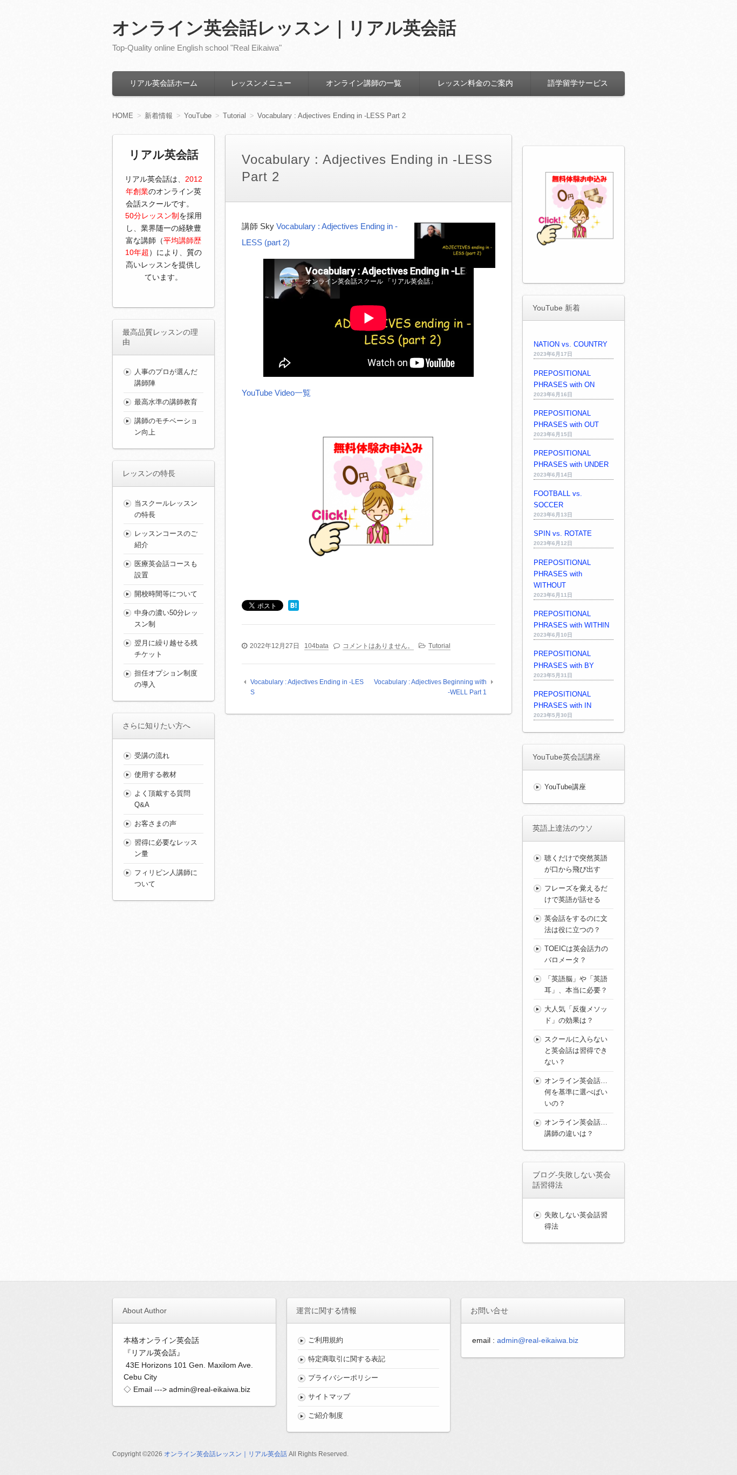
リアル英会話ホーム (163, 83)
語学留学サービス (578, 83)
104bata (316, 646)
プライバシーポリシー (343, 1378)
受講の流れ (151, 756)
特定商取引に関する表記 (346, 1359)
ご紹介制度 (325, 1415)
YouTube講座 (565, 787)
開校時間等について (165, 594)
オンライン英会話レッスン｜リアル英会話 (284, 28)
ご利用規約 (325, 1340)
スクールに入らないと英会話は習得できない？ (576, 1050)
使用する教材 (155, 774)
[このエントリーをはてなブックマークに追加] (293, 606)
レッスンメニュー (261, 83)
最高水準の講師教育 (165, 402)
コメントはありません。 (378, 646)
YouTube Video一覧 (276, 392)
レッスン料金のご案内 (475, 83)
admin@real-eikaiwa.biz (537, 1340)
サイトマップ (329, 1397)
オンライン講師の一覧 (363, 83)
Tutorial (439, 646)
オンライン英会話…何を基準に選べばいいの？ (576, 1092)
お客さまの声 (155, 823)
